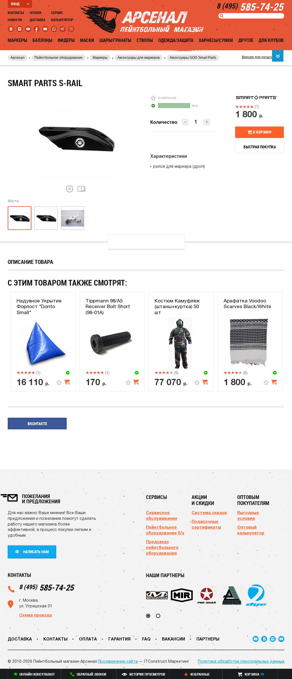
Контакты (16, 12)
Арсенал (18, 58)
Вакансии (173, 638)
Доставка (37, 19)
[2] (241, 106)
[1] (237, 106)
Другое (245, 40)
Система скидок (209, 512)
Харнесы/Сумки (216, 40)
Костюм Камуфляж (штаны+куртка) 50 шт (177, 306)
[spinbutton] (196, 121)
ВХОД (15, 3)
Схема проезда (35, 615)
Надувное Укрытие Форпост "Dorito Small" (39, 306)
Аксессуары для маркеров (138, 58)
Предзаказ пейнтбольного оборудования (162, 547)
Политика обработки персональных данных (241, 661)
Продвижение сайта (118, 661)
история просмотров (147, 674)
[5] (252, 106)
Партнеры (207, 638)
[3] (244, 106)
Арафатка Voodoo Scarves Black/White (247, 303)
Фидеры (66, 40)
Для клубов (271, 40)
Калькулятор (62, 19)
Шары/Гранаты (115, 40)
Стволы (145, 40)
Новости (15, 19)
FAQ (146, 638)
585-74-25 (46, 587)
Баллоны (42, 40)
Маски (87, 40)
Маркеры (17, 40)
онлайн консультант (37, 674)
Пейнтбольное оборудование (59, 58)
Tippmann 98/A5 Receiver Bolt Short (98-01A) (108, 306)
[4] (248, 106)
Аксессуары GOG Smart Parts (193, 58)
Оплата (35, 12)
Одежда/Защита (175, 40)
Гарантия (119, 638)
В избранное (167, 98)
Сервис (57, 12)
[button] (206, 122)
